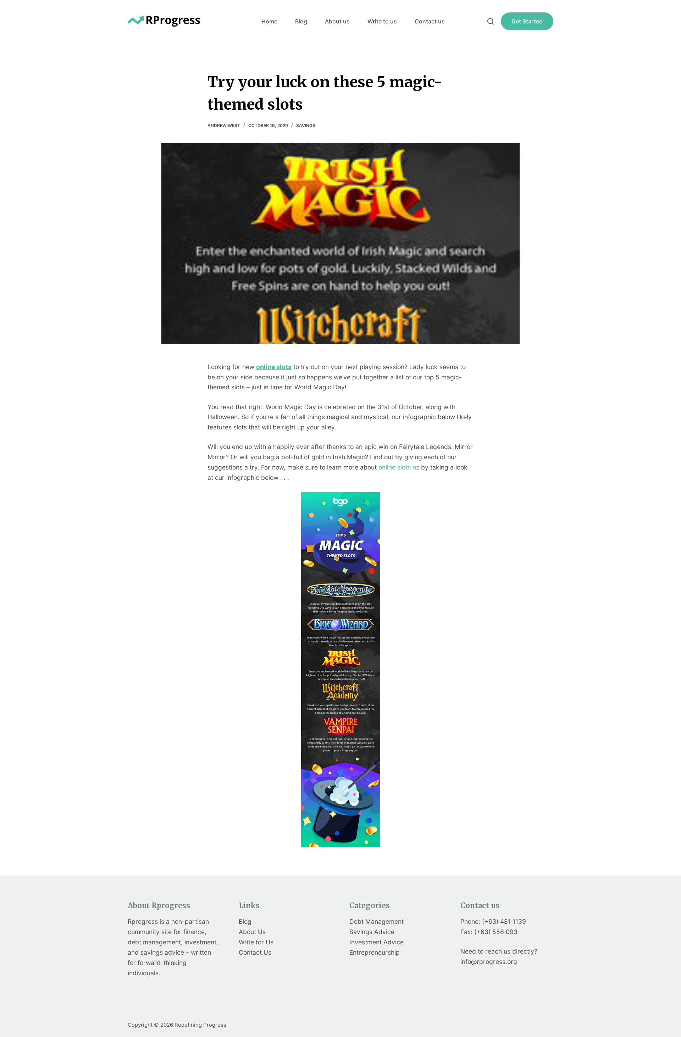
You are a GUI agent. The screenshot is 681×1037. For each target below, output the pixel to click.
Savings (305, 125)
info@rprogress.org (488, 961)
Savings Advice (371, 932)
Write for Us (256, 942)
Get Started (527, 21)
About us (337, 21)
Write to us (382, 21)
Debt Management (376, 921)
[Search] (490, 21)
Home (269, 21)
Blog (301, 21)
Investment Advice (376, 942)
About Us (252, 932)
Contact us (430, 21)
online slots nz (398, 467)
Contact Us (255, 952)
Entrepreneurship (374, 952)
